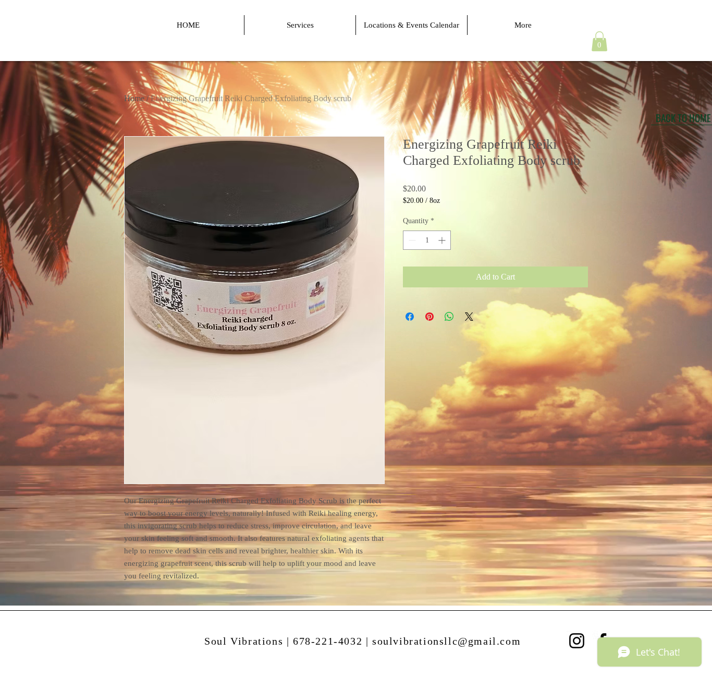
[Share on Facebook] (409, 316)
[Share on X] (469, 316)
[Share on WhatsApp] (449, 316)
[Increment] (442, 240)
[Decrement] (411, 240)
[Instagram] (577, 641)
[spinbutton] (427, 240)
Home (134, 98)
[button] (599, 41)
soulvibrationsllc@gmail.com (446, 641)
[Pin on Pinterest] (429, 316)
